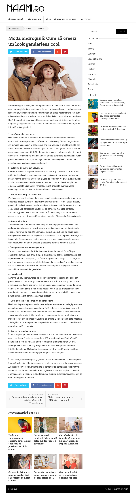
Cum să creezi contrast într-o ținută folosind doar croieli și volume (45, 439)
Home (28, 29)
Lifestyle (92, 74)
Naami (16, 489)
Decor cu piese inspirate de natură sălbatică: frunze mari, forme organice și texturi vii (112, 102)
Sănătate (92, 79)
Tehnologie (93, 84)
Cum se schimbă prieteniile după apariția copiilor (68, 475)
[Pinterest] (65, 51)
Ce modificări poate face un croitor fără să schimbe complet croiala (19, 476)
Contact (87, 19)
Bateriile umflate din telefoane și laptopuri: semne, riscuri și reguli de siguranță (113, 142)
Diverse (91, 64)
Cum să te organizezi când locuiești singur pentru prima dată (45, 475)
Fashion (41, 29)
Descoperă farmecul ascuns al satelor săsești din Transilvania (27, 400)
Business (92, 54)
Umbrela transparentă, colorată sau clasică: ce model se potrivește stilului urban (19, 442)
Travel (90, 89)
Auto (90, 43)
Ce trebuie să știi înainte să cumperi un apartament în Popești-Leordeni (69, 439)
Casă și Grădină (95, 59)
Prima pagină (16, 19)
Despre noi (36, 19)
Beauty (91, 48)
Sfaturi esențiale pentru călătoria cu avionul (60, 399)
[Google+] (58, 51)
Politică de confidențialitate (62, 19)
